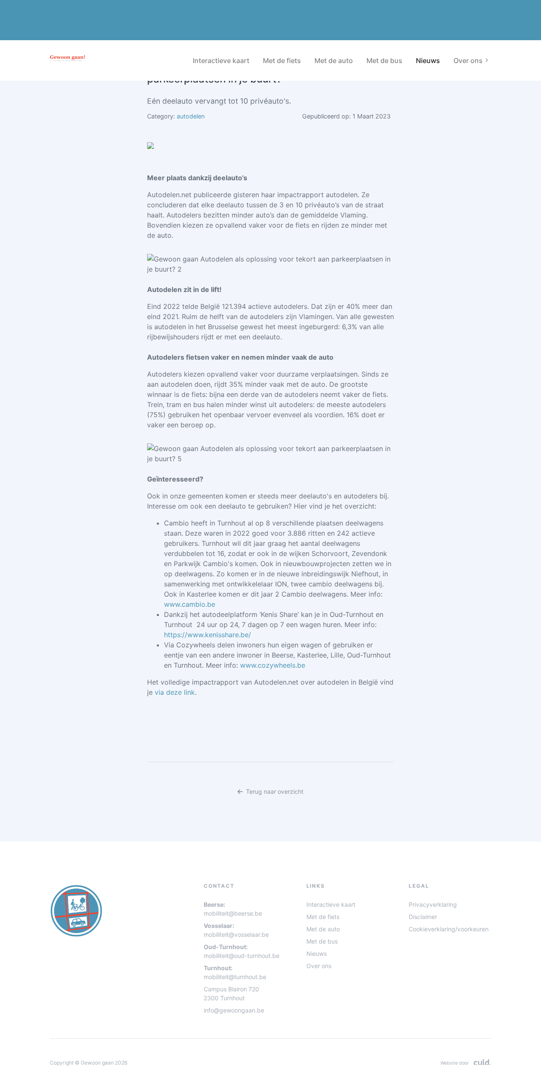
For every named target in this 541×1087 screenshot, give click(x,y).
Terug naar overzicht (274, 791)
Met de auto (333, 60)
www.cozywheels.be (272, 665)
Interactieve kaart (221, 60)
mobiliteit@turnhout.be (235, 976)
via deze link (175, 692)
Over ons (318, 965)
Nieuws (428, 60)
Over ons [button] (468, 60)
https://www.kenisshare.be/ (207, 634)
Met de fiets (282, 60)
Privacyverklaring (433, 904)
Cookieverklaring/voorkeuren (449, 929)
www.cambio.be (189, 604)
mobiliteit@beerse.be (233, 913)
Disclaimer (423, 916)
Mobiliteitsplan (70, 23)
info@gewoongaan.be (234, 1010)
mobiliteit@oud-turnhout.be (241, 955)
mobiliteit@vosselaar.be (236, 934)
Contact (61, 7)
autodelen (191, 116)
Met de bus (384, 60)
